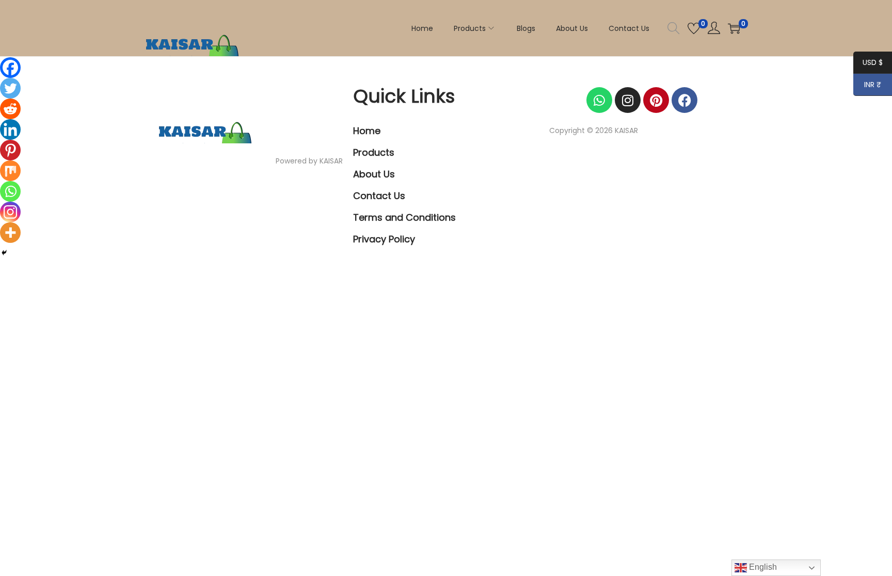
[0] (694, 28)
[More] (10, 232)
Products (373, 152)
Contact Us (379, 195)
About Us (374, 174)
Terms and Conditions (404, 217)
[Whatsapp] (10, 191)
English (762, 567)
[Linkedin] (10, 129)
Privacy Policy (384, 239)
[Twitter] (10, 88)
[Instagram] (10, 212)
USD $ (868, 63)
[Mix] (10, 170)
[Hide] (4, 253)
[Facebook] (10, 67)
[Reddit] (10, 108)
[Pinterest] (10, 150)
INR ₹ (867, 85)
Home (366, 130)
